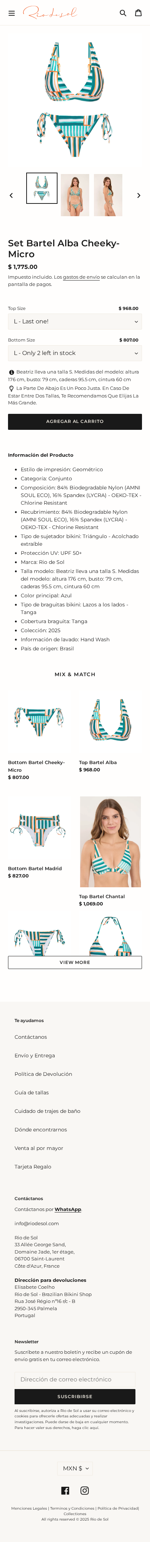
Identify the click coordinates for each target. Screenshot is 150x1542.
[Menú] (11, 12)
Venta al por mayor (39, 1148)
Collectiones (75, 1513)
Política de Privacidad (118, 1508)
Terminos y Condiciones (72, 1508)
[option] (42, 188)
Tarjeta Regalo (33, 1166)
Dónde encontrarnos (41, 1129)
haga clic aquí (85, 1427)
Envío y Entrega (35, 1055)
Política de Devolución (43, 1074)
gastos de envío (81, 277)
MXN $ (72, 1468)
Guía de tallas (32, 1092)
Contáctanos (31, 1037)
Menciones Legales (29, 1508)
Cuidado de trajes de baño (47, 1111)
